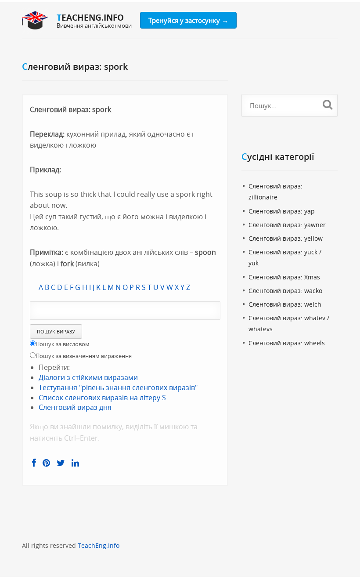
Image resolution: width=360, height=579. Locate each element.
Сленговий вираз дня (75, 407)
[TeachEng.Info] (35, 21)
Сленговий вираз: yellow (285, 238)
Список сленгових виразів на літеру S (102, 397)
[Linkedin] (75, 463)
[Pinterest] (46, 463)
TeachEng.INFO (90, 17)
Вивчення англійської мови (94, 25)
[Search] (327, 104)
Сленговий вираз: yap (281, 211)
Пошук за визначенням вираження (84, 356)
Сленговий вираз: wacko (285, 290)
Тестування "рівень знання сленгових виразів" (118, 387)
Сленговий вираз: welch (284, 304)
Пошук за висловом (63, 344)
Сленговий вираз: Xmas (284, 277)
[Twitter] (61, 463)
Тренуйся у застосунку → (188, 20)
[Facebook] (34, 463)
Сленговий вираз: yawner (287, 225)
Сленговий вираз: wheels (286, 343)
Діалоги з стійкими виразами (88, 377)
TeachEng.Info (98, 545)
